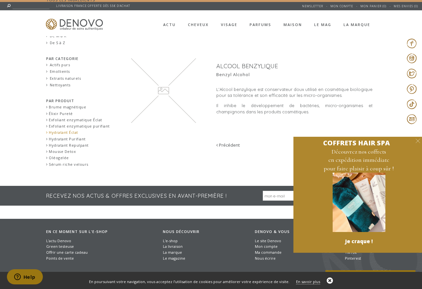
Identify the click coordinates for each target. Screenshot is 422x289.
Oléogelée (58, 157)
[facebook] (412, 43)
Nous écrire (265, 258)
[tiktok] (412, 104)
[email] (412, 119)
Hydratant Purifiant (67, 138)
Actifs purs (60, 64)
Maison (293, 24)
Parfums (260, 24)
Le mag (322, 24)
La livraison (173, 246)
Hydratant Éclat (63, 132)
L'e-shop (170, 240)
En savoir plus (308, 281)
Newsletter (312, 6)
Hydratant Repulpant (68, 145)
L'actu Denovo (58, 240)
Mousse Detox (62, 151)
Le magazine (174, 258)
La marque (357, 24)
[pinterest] (412, 89)
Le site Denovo (268, 240)
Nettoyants (60, 84)
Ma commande (268, 252)
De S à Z (57, 42)
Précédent (229, 145)
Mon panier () (373, 6)
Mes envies (403, 6)
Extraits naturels (65, 78)
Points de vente (60, 258)
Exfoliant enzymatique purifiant (79, 126)
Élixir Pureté (60, 113)
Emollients (60, 71)
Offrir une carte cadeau (67, 252)
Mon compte (341, 6)
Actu (169, 24)
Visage (229, 24)
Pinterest (353, 258)
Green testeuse (60, 246)
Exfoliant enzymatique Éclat (75, 119)
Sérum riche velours (68, 164)
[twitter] (412, 73)
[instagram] (412, 58)
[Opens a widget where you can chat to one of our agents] (25, 277)
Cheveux (198, 24)
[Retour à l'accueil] (79, 20)
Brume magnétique (67, 106)
